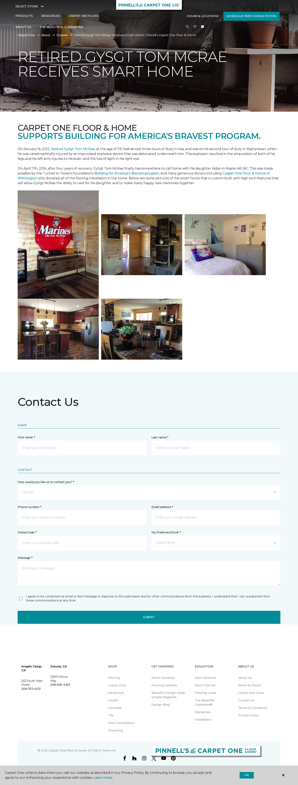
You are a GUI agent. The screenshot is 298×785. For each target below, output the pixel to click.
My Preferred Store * (165, 532)
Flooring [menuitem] (114, 678)
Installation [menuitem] (203, 719)
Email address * (162, 507)
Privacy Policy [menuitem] (248, 715)
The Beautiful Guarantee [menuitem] (61, 27)
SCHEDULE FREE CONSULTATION (251, 16)
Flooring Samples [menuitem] (164, 685)
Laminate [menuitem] (115, 708)
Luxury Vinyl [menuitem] (117, 685)
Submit (149, 617)
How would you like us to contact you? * (46, 482)
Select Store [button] (26, 6)
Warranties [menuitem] (203, 712)
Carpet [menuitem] (113, 700)
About (45, 35)
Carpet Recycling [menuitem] (84, 16)
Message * (25, 557)
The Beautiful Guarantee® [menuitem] (205, 702)
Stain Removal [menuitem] (205, 678)
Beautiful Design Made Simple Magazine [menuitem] (168, 695)
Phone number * (29, 507)
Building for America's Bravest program (126, 173)
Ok (246, 775)
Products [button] (24, 16)
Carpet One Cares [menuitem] (251, 693)
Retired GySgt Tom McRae (73, 149)
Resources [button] (50, 16)
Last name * (159, 437)
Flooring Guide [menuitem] (205, 693)
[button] (187, 26)
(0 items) (202, 26)
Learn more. (103, 778)
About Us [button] (23, 27)
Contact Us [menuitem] (246, 700)
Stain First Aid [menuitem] (205, 685)
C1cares (62, 35)
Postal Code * (27, 532)
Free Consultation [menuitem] (121, 723)
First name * (26, 437)
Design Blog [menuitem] (160, 704)
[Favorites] (195, 26)
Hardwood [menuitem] (115, 693)
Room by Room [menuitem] (249, 685)
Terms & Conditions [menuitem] (252, 708)
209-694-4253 (60, 685)
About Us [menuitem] (245, 678)
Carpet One (26, 35)
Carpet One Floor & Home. (68, 750)
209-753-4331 (31, 689)
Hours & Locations (203, 16)
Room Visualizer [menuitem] (163, 678)
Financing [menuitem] (115, 730)
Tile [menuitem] (111, 715)
